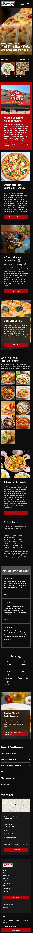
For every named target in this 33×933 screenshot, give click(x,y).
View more (7, 590)
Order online (16, 850)
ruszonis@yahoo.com (10, 838)
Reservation (7, 875)
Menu (23, 4)
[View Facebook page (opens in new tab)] (4, 916)
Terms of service (8, 904)
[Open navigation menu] (28, 4)
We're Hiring (7, 883)
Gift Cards (6, 886)
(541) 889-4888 (8, 834)
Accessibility (7, 907)
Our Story (6, 878)
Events (5, 881)
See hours (25, 844)
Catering (6, 873)
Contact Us (6, 889)
